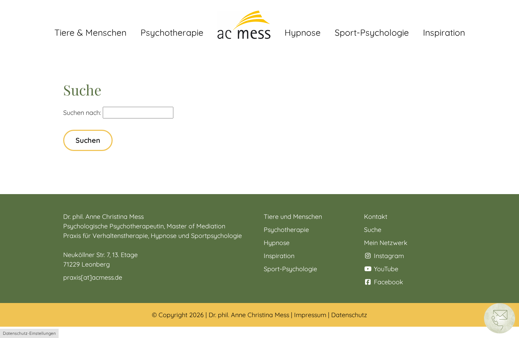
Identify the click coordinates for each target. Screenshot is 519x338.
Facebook (387, 282)
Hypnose (277, 243)
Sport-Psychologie (290, 269)
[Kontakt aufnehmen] (499, 318)
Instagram (388, 256)
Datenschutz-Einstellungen (29, 333)
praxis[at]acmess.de (92, 277)
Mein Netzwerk (385, 243)
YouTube (385, 269)
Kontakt (375, 216)
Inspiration (279, 256)
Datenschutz (349, 315)
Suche (372, 230)
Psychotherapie (286, 230)
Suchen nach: (82, 113)
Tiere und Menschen (293, 216)
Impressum (310, 315)
